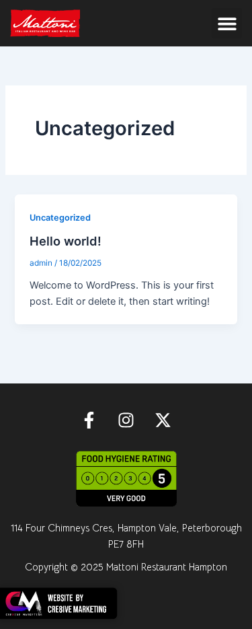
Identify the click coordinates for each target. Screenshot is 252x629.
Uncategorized (60, 218)
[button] (227, 23)
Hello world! (65, 240)
